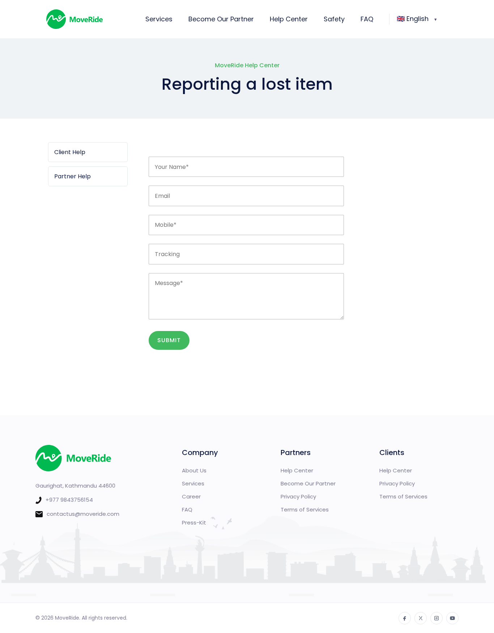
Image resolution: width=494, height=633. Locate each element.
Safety (334, 19)
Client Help (69, 152)
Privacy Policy (298, 496)
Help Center (289, 19)
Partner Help (72, 176)
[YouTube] (452, 618)
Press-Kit (194, 522)
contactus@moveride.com (83, 514)
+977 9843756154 (69, 500)
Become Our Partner (221, 19)
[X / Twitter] (420, 618)
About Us (194, 470)
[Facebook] (405, 618)
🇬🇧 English (413, 18)
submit (169, 340)
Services (159, 19)
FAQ (367, 19)
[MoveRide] (89, 19)
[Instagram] (436, 618)
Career (191, 496)
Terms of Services (305, 509)
